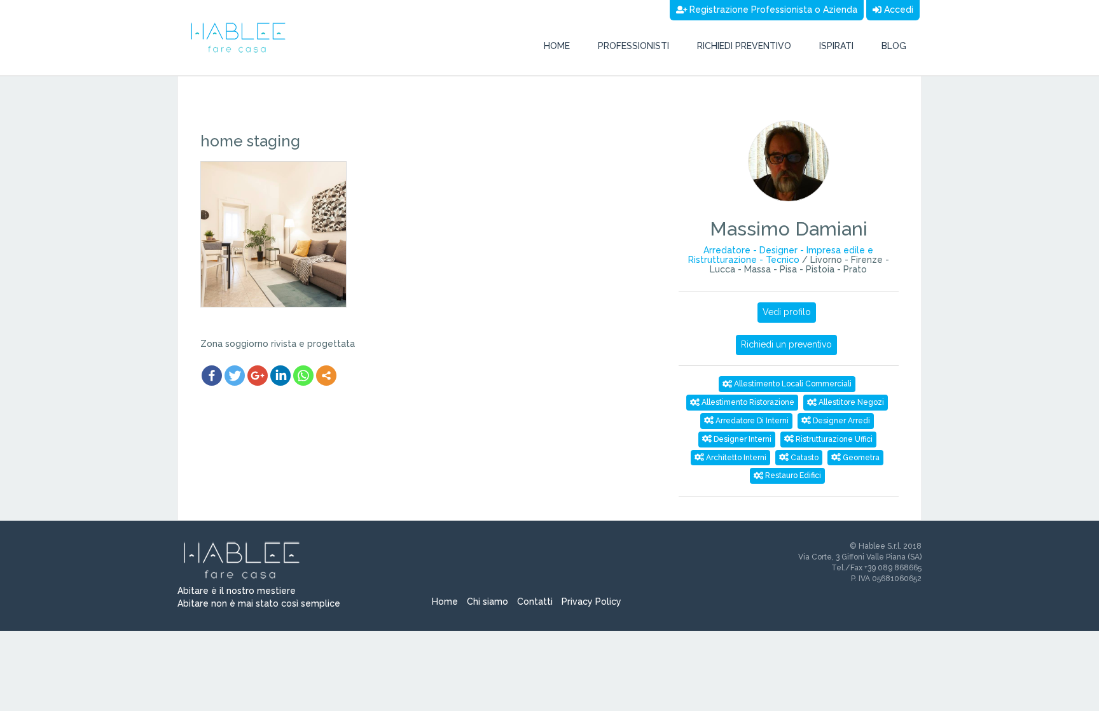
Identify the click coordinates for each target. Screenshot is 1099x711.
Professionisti (633, 46)
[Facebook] (212, 375)
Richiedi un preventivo (786, 344)
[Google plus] (257, 375)
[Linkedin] (280, 375)
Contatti (535, 601)
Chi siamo (487, 601)
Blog (893, 46)
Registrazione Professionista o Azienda (772, 9)
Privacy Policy (591, 601)
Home (557, 46)
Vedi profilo (787, 312)
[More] (326, 375)
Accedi (897, 9)
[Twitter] (235, 375)
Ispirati (836, 46)
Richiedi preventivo (744, 46)
